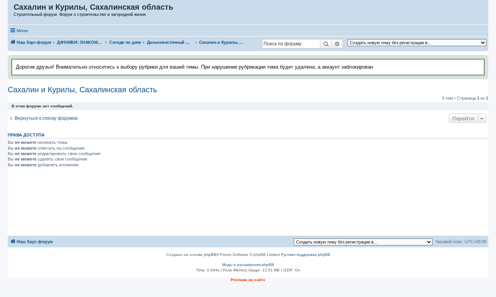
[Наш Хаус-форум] (11, 9)
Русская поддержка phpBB (305, 254)
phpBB (210, 254)
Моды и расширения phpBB (248, 264)
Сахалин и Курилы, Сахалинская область (82, 89)
